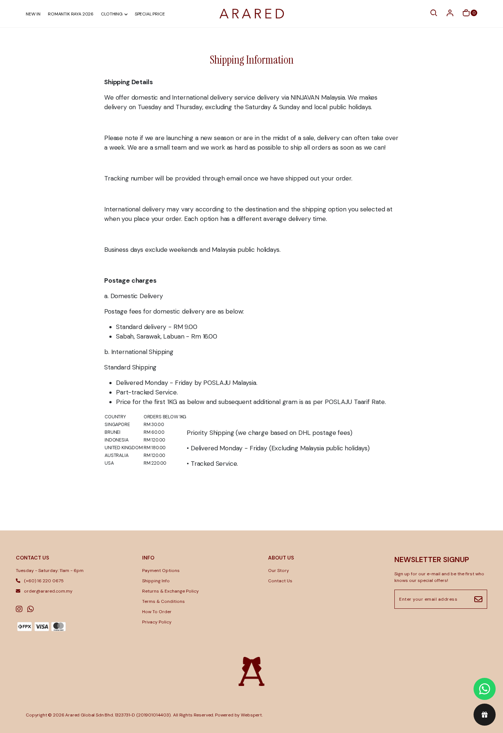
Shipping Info (156, 581)
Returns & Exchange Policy (170, 591)
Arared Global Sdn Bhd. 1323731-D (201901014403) (117, 715)
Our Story (278, 570)
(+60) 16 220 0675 (44, 581)
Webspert (251, 715)
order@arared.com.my (48, 591)
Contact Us (280, 581)
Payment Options (161, 570)
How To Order (157, 612)
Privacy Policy (157, 622)
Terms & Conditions (163, 601)
